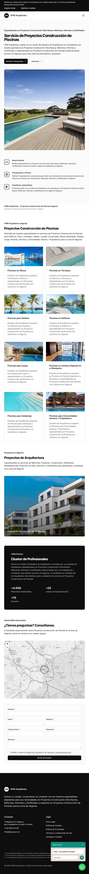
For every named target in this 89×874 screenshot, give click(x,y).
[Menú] (83, 15)
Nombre (11, 709)
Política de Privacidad (34, 752)
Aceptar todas (9, 8)
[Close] (82, 845)
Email (10, 719)
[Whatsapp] (82, 867)
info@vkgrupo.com (12, 832)
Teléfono (50, 719)
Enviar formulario (44, 758)
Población (50, 729)
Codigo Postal (14, 729)
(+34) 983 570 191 (11, 828)
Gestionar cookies (28, 8)
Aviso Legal (50, 822)
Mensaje (12, 739)
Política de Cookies (54, 825)
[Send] (82, 858)
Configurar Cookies (54, 837)
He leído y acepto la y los (41, 752)
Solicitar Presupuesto (14, 61)
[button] (44, 669)
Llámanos (35, 61)
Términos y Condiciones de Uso (59, 752)
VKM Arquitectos (18, 15)
